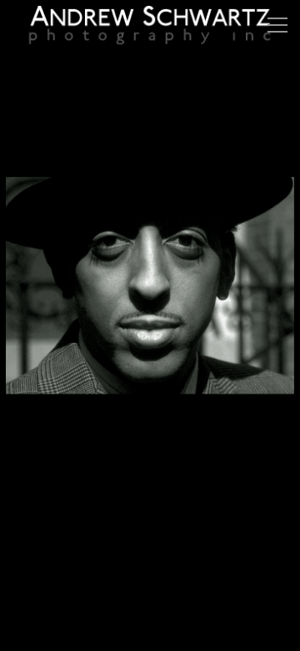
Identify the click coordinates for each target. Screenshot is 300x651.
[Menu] (277, 25)
